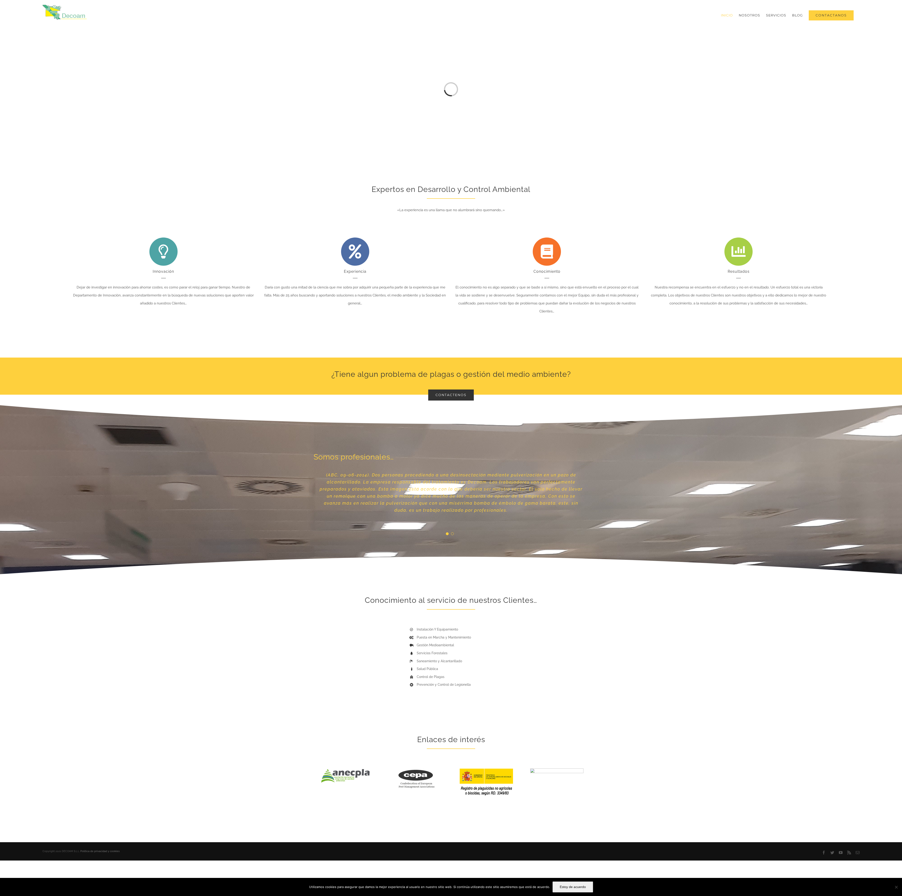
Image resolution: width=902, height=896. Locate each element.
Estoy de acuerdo (573, 887)
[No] (896, 887)
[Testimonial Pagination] (447, 569)
